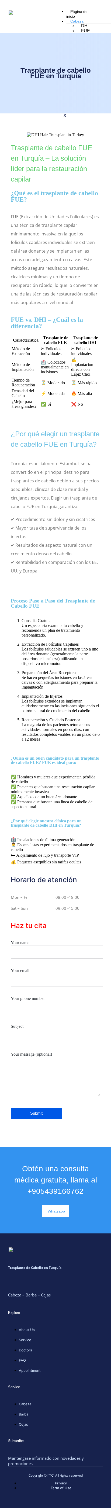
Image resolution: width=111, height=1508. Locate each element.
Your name (20, 942)
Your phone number (28, 998)
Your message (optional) (31, 1054)
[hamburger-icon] (97, 11)
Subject (17, 1026)
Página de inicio (77, 14)
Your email (20, 970)
